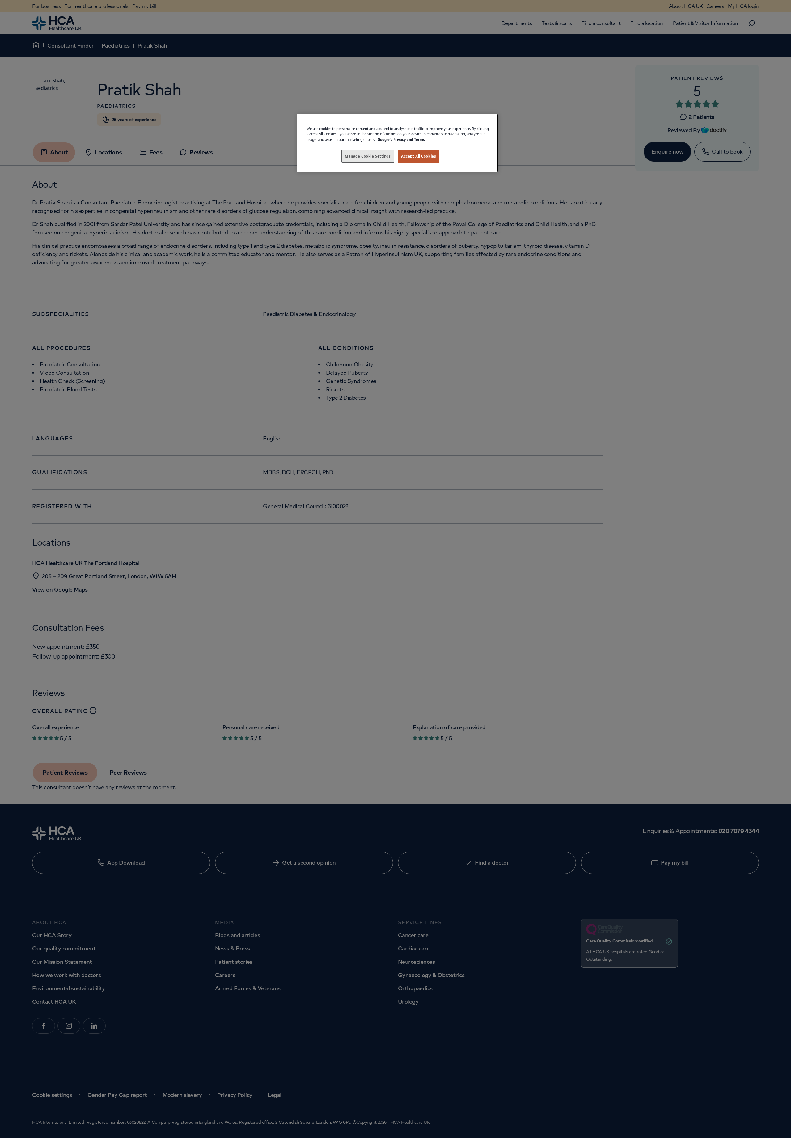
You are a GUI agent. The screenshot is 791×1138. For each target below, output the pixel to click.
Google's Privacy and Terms (401, 139)
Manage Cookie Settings (368, 156)
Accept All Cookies (418, 156)
